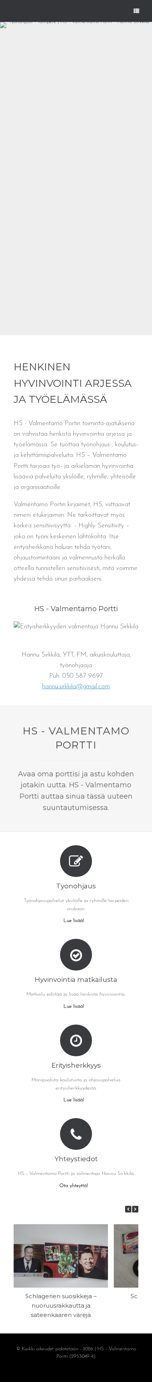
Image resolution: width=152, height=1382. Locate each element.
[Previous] (128, 1209)
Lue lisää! (75, 920)
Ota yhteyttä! (74, 1185)
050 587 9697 (82, 676)
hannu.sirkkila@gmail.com (76, 686)
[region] (76, 178)
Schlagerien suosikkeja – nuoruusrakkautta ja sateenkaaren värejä (61, 1305)
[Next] (135, 1209)
